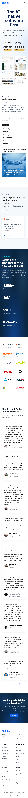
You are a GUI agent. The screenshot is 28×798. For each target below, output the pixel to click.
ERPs (17, 759)
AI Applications (20, 753)
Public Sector (5, 786)
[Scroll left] (3, 211)
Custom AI (5, 753)
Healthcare (5, 777)
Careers (18, 777)
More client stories (13, 684)
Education (4, 774)
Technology (5, 771)
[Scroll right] (6, 211)
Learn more (7, 235)
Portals (18, 756)
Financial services (7, 780)
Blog (17, 783)
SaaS (17, 748)
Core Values (19, 780)
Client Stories (19, 771)
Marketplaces (19, 751)
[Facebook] (10, 795)
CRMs (17, 762)
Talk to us (14, 715)
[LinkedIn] (17, 795)
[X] (14, 795)
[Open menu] (24, 2)
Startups (4, 748)
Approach (18, 774)
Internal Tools (6, 751)
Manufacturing (6, 783)
